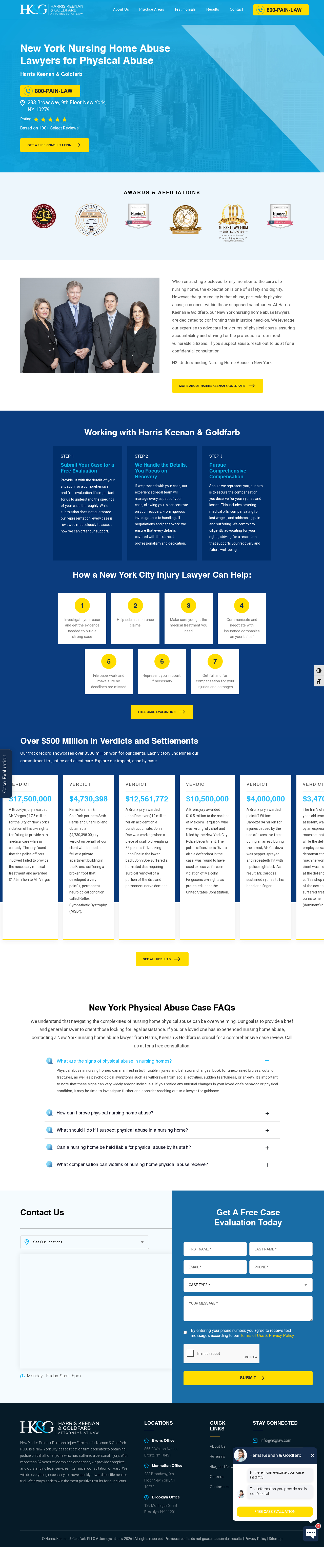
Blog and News (222, 1466)
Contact (236, 9)
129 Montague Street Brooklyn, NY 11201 (160, 1509)
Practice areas (151, 9)
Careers (217, 1476)
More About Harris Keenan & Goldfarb (212, 386)
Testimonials (185, 9)
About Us (121, 9)
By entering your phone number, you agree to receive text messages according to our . (243, 1333)
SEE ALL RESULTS (157, 959)
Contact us (219, 1486)
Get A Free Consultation (49, 145)
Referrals (217, 1456)
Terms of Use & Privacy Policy (267, 1335)
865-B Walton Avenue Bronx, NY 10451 (161, 1452)
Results (212, 9)
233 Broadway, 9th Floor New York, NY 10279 (67, 106)
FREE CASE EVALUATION (156, 712)
